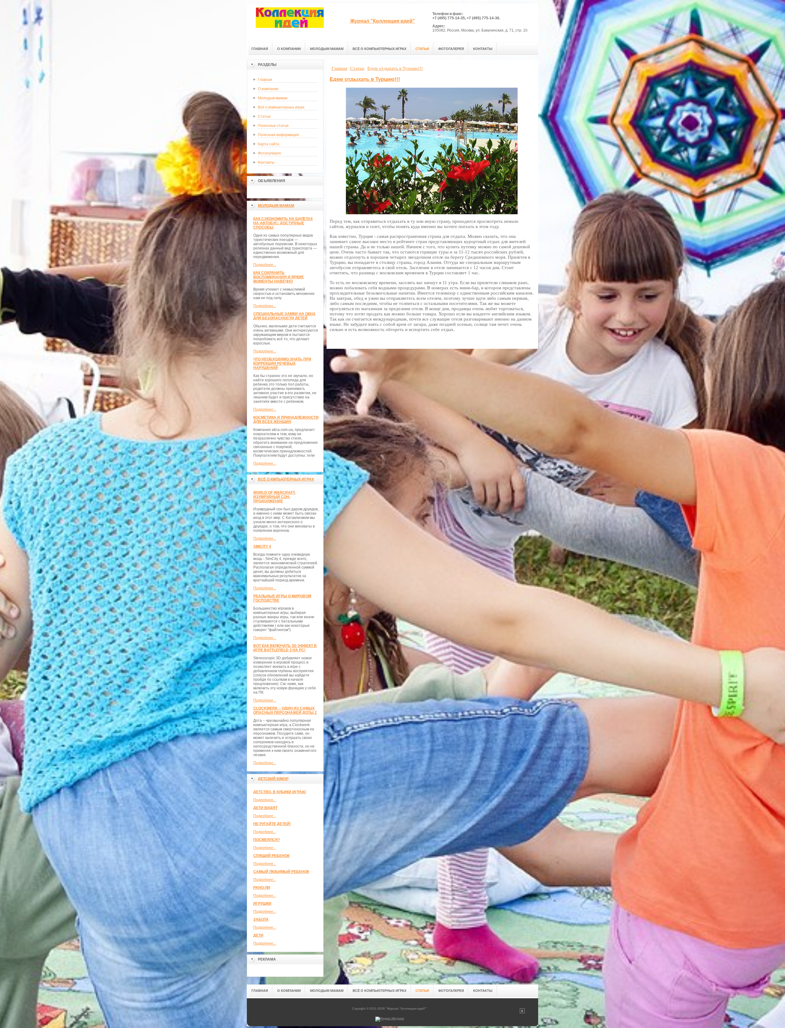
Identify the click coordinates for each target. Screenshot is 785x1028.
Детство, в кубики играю (279, 792)
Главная (265, 80)
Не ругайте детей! (272, 824)
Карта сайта (268, 144)
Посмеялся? (266, 840)
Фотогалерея (269, 153)
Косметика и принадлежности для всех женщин (286, 419)
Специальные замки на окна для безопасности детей (284, 316)
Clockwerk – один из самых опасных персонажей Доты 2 (285, 710)
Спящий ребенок (271, 856)
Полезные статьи (273, 126)
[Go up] (522, 1012)
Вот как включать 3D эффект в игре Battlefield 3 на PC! (285, 648)
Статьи (264, 116)
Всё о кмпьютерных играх (286, 479)
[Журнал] (290, 22)
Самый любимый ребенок (281, 872)
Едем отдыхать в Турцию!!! (365, 79)
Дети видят (265, 808)
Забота (261, 919)
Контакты (266, 162)
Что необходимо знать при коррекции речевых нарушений (282, 363)
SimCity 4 (262, 546)
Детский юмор (273, 779)
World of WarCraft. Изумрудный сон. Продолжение (274, 496)
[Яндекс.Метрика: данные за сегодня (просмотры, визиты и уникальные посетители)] (389, 1019)
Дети (258, 935)
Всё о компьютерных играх (281, 107)
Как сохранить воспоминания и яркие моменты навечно (278, 277)
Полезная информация (278, 135)
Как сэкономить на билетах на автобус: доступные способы (283, 223)
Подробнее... (264, 265)
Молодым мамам (272, 98)
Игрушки (262, 903)
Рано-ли (261, 887)
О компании (268, 89)
